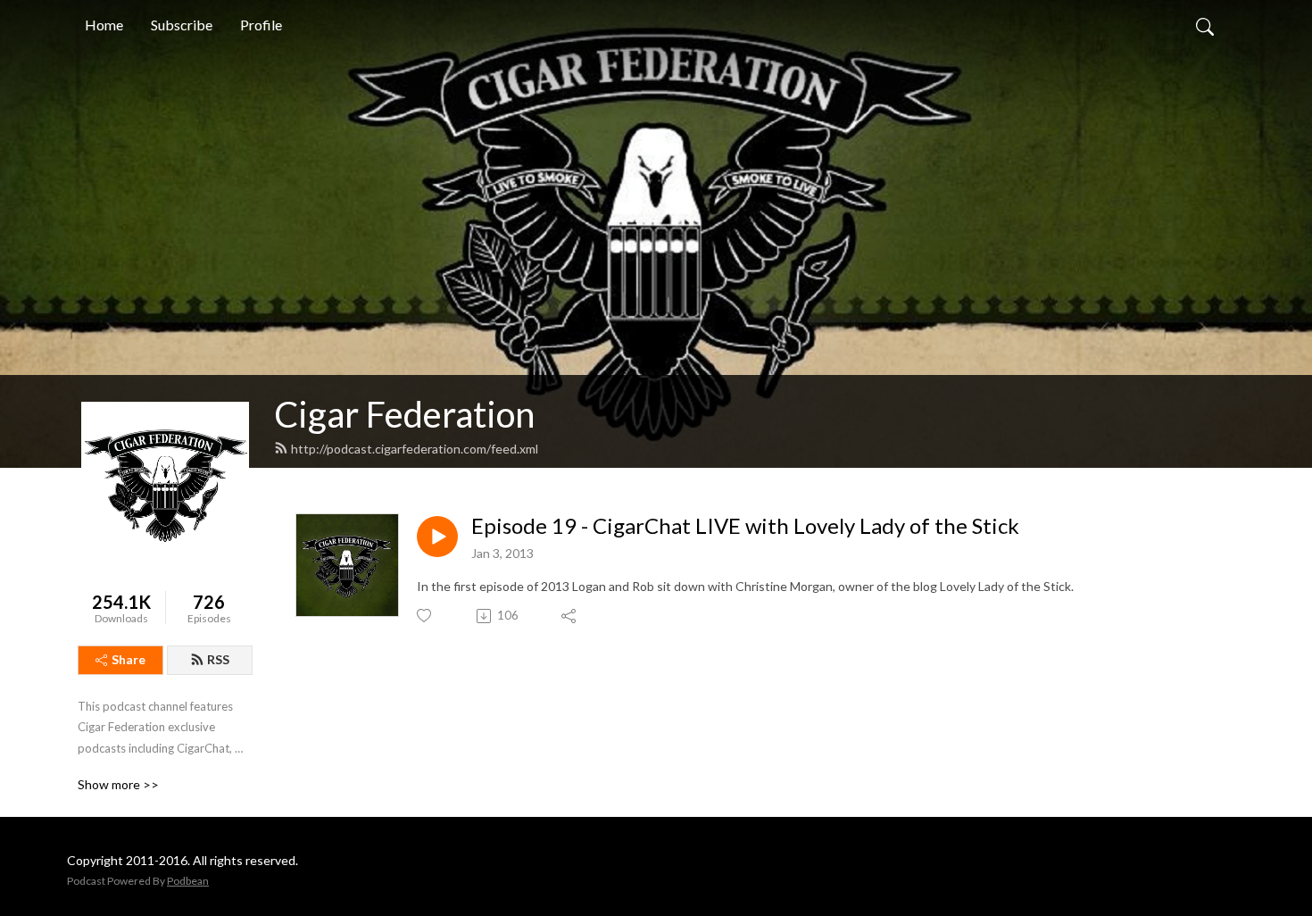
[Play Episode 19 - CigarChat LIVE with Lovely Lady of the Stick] (437, 536)
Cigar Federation (404, 414)
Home (104, 24)
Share (128, 659)
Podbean (188, 880)
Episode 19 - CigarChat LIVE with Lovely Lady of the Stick (745, 525)
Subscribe (181, 24)
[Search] (1205, 25)
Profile (261, 24)
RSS (218, 659)
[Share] (570, 616)
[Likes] (425, 615)
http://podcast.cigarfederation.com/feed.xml (414, 448)
